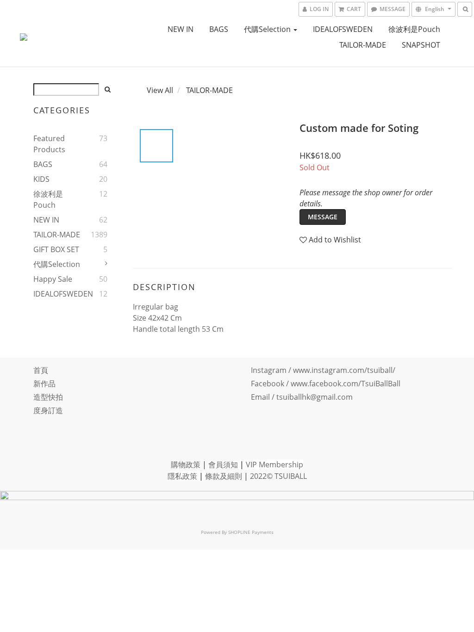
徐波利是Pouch (414, 29)
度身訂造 (48, 410)
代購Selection (268, 29)
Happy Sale (52, 279)
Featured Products (49, 144)
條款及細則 (223, 476)
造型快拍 (48, 397)
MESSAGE (322, 216)
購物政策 (185, 464)
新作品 (44, 383)
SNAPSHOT (421, 45)
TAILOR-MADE (362, 45)
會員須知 (223, 464)
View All (160, 90)
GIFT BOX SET (56, 249)
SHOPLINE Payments (251, 532)
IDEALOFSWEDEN (343, 29)
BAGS (218, 29)
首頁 (40, 370)
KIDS (41, 179)
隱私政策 (182, 476)
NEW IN (180, 29)
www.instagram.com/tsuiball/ (344, 370)
